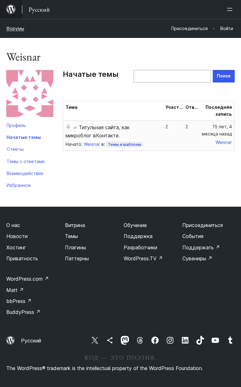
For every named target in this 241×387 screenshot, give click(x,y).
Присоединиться (202, 225)
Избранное (19, 185)
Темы (71, 236)
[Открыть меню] (231, 9)
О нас (13, 225)
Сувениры (197, 258)
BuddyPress (23, 312)
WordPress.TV (143, 258)
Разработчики (140, 247)
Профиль (16, 125)
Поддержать (201, 247)
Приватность (22, 258)
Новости (17, 236)
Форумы (15, 28)
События (192, 236)
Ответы (15, 149)
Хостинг (16, 247)
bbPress (19, 301)
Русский (31, 340)
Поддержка (138, 236)
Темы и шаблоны (124, 144)
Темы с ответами (26, 161)
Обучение (135, 225)
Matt (15, 290)
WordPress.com (27, 279)
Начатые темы (24, 137)
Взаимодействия (25, 173)
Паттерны (77, 258)
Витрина (75, 225)
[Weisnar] (29, 94)
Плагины (75, 247)
